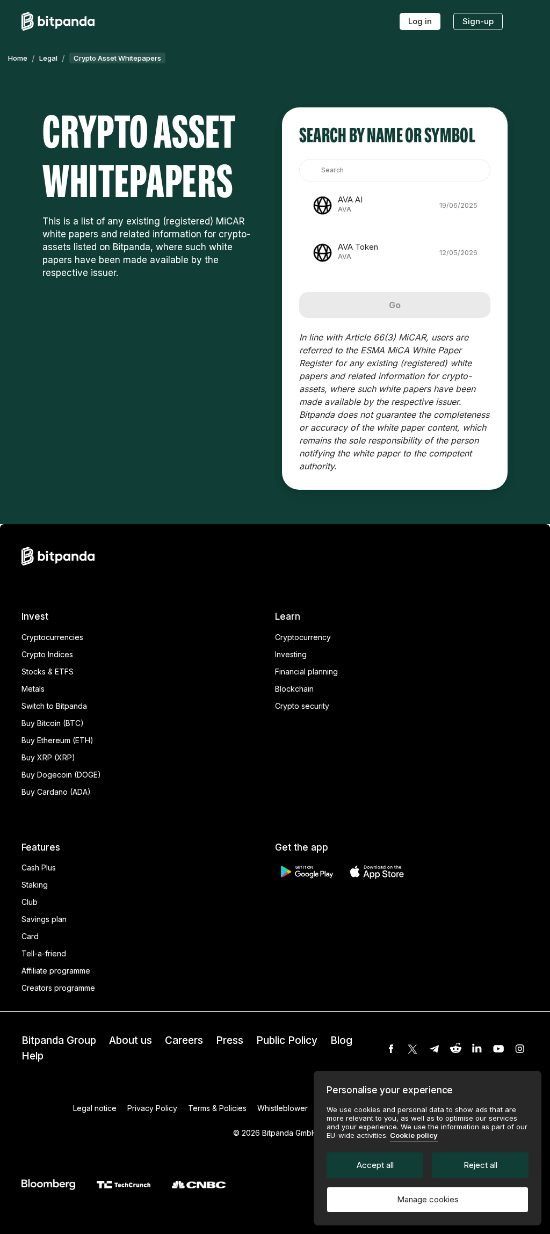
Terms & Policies (217, 1108)
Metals (33, 688)
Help (32, 1056)
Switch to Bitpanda (54, 705)
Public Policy (286, 1040)
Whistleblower (282, 1108)
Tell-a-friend (43, 953)
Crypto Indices (47, 654)
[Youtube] (498, 1048)
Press (229, 1040)
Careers (184, 1040)
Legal (48, 58)
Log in (420, 21)
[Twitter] (412, 1048)
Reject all (480, 1165)
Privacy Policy (152, 1108)
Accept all (375, 1165)
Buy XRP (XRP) (48, 757)
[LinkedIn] (477, 1048)
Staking (34, 884)
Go (395, 305)
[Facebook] (391, 1048)
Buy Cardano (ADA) (56, 791)
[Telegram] (434, 1048)
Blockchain (294, 688)
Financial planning (306, 671)
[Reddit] (455, 1048)
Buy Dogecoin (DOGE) (61, 774)
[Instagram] (520, 1048)
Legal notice (95, 1108)
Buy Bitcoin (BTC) (52, 723)
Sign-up (478, 21)
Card (30, 936)
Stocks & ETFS (47, 671)
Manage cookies (428, 1199)
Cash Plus (38, 867)
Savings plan (44, 919)
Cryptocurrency (303, 637)
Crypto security (302, 705)
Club (29, 901)
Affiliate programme (55, 970)
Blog (341, 1040)
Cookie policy (414, 1135)
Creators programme (58, 987)
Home (17, 58)
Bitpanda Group (58, 1040)
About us (130, 1040)
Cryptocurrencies (52, 637)
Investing (291, 654)
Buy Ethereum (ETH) (57, 740)
